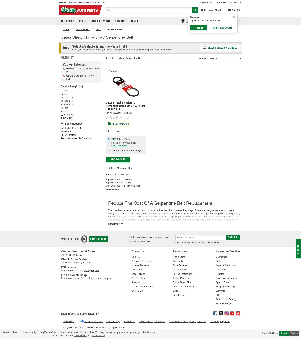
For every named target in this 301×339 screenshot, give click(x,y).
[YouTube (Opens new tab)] (232, 313)
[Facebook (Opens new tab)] (215, 313)
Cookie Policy (80, 335)
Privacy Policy (98, 335)
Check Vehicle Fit (120, 123)
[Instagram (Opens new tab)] (226, 313)
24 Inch (64, 94)
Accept (284, 333)
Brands (133, 21)
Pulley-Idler (66, 131)
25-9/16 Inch (67, 104)
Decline (294, 333)
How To (119, 21)
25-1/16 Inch (67, 100)
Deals (82, 21)
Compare (113, 71)
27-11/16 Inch (68, 114)
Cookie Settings (270, 333)
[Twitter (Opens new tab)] (221, 313)
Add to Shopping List (120, 168)
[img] (234, 17)
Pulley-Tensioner (69, 134)
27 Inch (64, 111)
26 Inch (64, 107)
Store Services (100, 21)
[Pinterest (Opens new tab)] (238, 313)
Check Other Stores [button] (119, 145)
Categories (66, 21)
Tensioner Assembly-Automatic (76, 138)
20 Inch (64, 90)
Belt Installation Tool (71, 127)
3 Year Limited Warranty (118, 174)
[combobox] (148, 10)
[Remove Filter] (64, 68)
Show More (112, 189)
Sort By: (203, 58)
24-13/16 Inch (68, 97)
